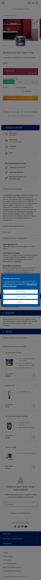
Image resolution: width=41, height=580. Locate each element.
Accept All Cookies (20, 296)
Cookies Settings (20, 291)
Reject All (20, 302)
